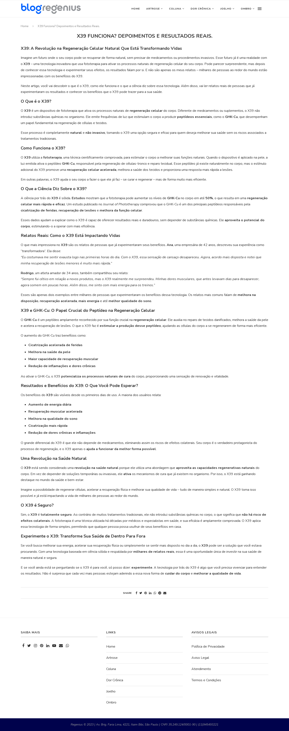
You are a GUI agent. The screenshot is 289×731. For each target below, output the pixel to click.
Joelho (225, 8)
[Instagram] (35, 646)
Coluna (175, 8)
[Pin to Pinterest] (145, 593)
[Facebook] (23, 646)
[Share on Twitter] (140, 593)
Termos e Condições (206, 680)
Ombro (246, 8)
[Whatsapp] (67, 646)
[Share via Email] (164, 593)
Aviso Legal (200, 657)
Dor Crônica (201, 8)
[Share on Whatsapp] (155, 593)
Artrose (153, 8)
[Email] (61, 646)
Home (135, 8)
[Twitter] (29, 646)
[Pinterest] (42, 646)
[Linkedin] (48, 646)
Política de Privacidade (208, 646)
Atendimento (201, 669)
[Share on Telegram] (159, 593)
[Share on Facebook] (136, 593)
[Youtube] (54, 646)
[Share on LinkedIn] (150, 593)
